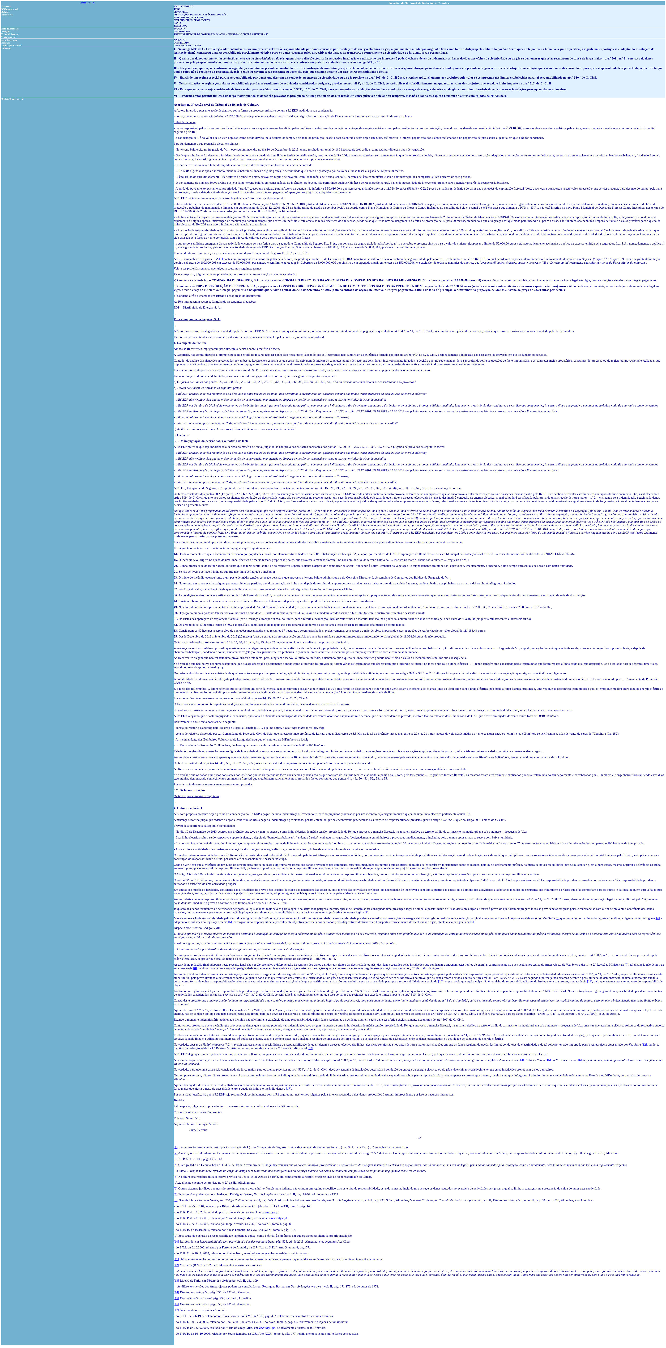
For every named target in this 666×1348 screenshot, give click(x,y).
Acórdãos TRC (87, 2)
